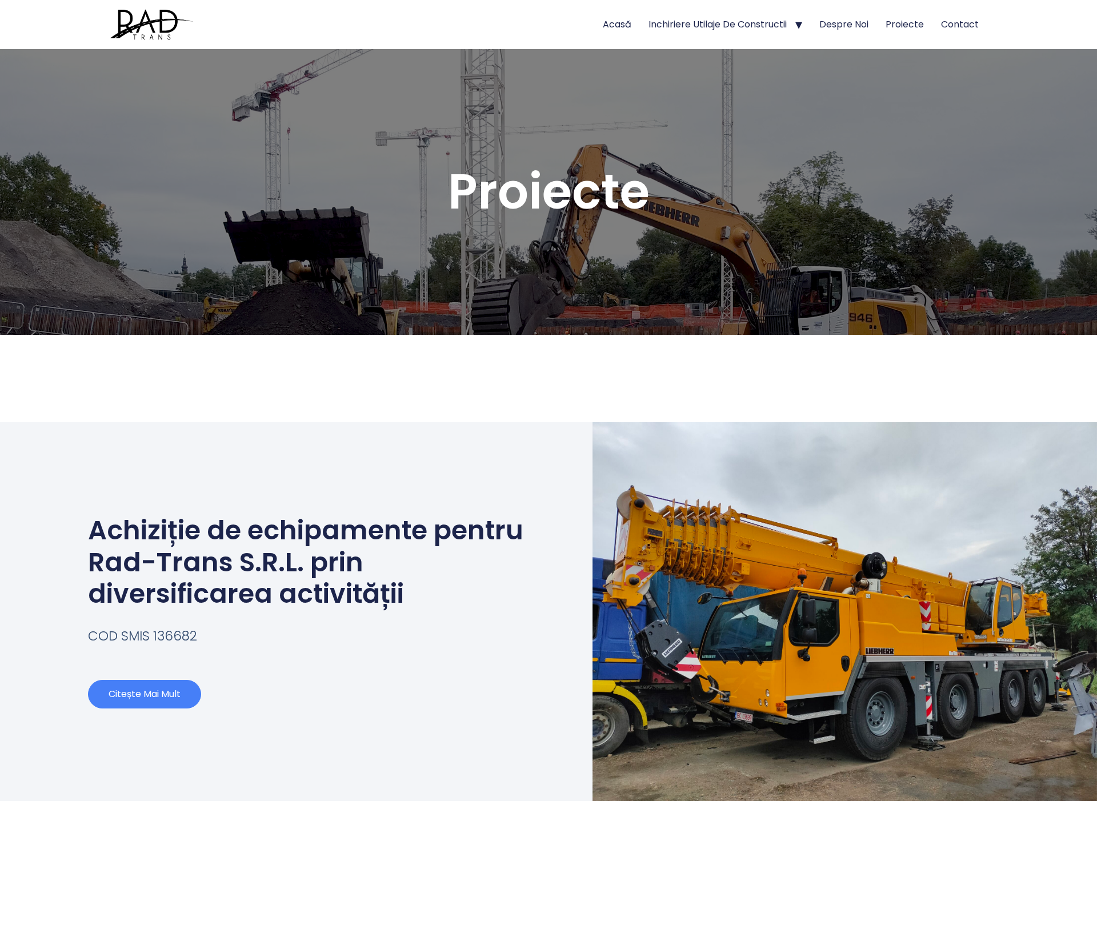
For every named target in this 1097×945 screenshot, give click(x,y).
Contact (960, 24)
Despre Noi (843, 24)
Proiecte (905, 24)
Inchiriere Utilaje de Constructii (717, 24)
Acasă (617, 24)
